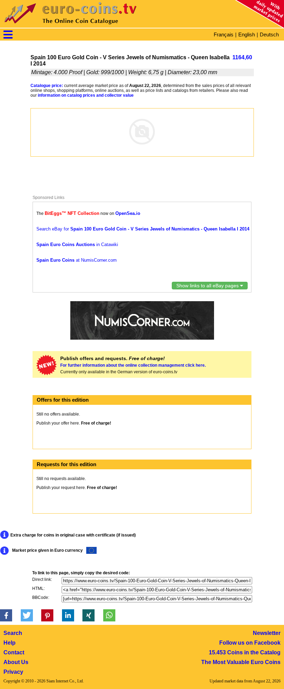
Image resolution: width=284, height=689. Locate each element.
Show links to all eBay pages (208, 285)
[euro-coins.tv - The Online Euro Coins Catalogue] (90, 26)
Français (223, 34)
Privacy (13, 672)
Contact (13, 652)
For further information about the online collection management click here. (133, 365)
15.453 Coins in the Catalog (245, 652)
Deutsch (269, 34)
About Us (15, 662)
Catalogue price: (46, 85)
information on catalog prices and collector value (86, 95)
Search (12, 633)
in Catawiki (77, 244)
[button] (6, 615)
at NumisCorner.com (76, 260)
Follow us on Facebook (250, 643)
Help (9, 643)
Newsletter (267, 633)
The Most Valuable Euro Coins (241, 662)
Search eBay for (142, 229)
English (246, 34)
